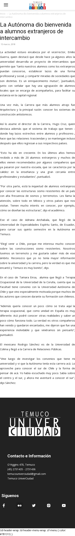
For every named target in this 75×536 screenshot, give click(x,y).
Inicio (2, 13)
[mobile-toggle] (6, 5)
